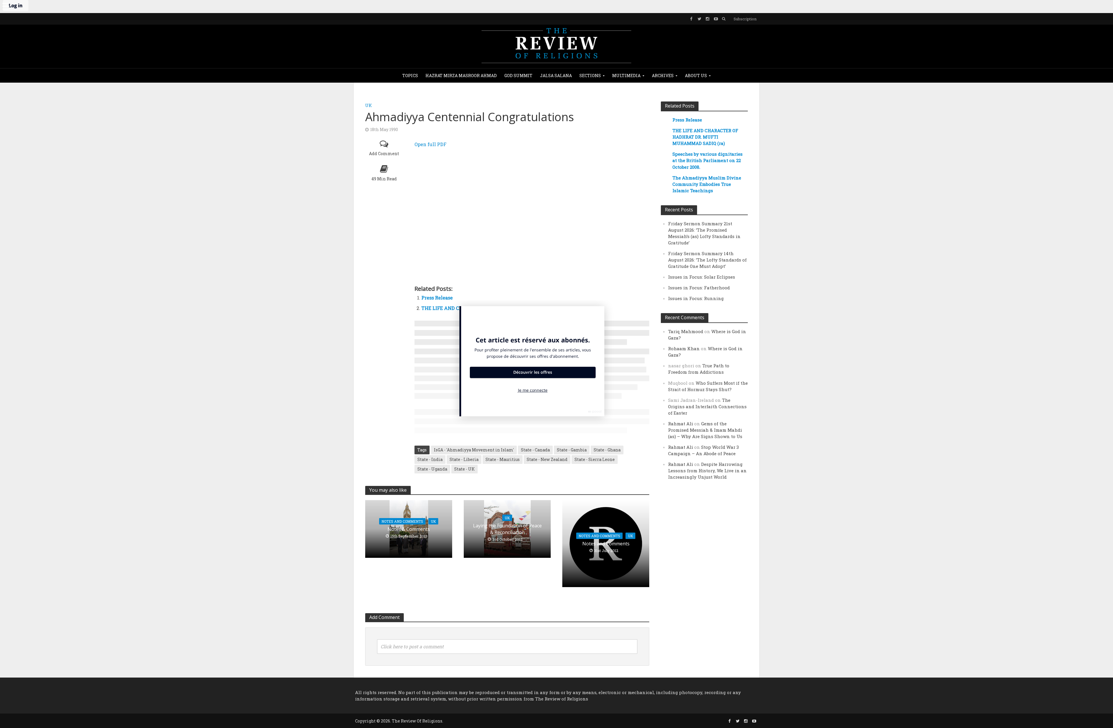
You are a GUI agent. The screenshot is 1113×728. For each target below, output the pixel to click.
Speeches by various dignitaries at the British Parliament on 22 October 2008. (707, 160)
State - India (430, 459)
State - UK (464, 469)
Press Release (437, 298)
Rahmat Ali (680, 423)
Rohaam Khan (684, 348)
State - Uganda (432, 469)
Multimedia (626, 75)
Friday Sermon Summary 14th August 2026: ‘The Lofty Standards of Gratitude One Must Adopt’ (707, 259)
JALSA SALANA (556, 75)
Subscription (745, 18)
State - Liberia (464, 459)
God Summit (518, 75)
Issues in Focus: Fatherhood (699, 288)
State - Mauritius (502, 459)
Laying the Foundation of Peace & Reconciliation (507, 528)
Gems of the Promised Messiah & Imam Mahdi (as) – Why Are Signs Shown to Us (705, 430)
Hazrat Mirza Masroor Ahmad (461, 75)
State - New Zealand (547, 459)
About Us (696, 75)
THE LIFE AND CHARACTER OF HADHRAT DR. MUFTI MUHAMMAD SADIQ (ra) (705, 137)
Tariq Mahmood (685, 331)
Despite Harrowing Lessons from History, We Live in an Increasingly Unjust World (707, 470)
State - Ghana (607, 450)
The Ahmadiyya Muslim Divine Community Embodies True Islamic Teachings (706, 184)
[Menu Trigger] (6, 6)
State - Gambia (572, 450)
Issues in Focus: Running (696, 298)
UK (368, 105)
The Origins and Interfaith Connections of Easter (707, 406)
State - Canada (535, 450)
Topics (410, 75)
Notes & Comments (409, 529)
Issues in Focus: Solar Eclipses (701, 277)
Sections (590, 75)
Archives (663, 75)
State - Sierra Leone (594, 459)
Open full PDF (430, 144)
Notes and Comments (402, 521)
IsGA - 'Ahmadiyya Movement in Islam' (474, 450)
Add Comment (384, 153)
